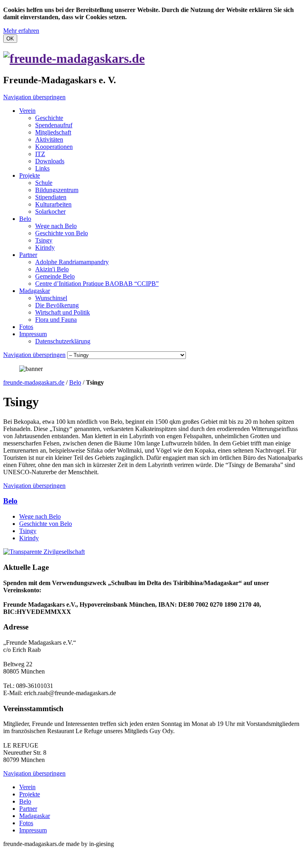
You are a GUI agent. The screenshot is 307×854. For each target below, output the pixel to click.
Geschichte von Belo (61, 233)
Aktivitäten (49, 139)
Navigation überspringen (34, 97)
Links (42, 168)
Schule (43, 182)
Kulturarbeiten (53, 204)
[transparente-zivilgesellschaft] (44, 551)
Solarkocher (50, 211)
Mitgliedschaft (53, 132)
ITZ (40, 153)
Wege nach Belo (56, 226)
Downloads (49, 161)
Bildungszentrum (56, 189)
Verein (27, 110)
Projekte (29, 175)
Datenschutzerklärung (62, 341)
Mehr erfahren (21, 30)
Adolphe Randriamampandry (72, 262)
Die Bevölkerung (57, 305)
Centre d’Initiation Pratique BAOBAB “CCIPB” (97, 283)
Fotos (26, 326)
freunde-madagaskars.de (33, 382)
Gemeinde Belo (55, 276)
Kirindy (45, 247)
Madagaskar (34, 290)
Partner (28, 254)
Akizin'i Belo (52, 269)
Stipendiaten (50, 197)
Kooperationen (54, 146)
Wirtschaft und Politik (62, 312)
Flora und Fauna (56, 319)
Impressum (33, 334)
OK (10, 39)
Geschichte (49, 117)
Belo (25, 218)
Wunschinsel (51, 298)
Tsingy (43, 240)
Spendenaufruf (53, 125)
